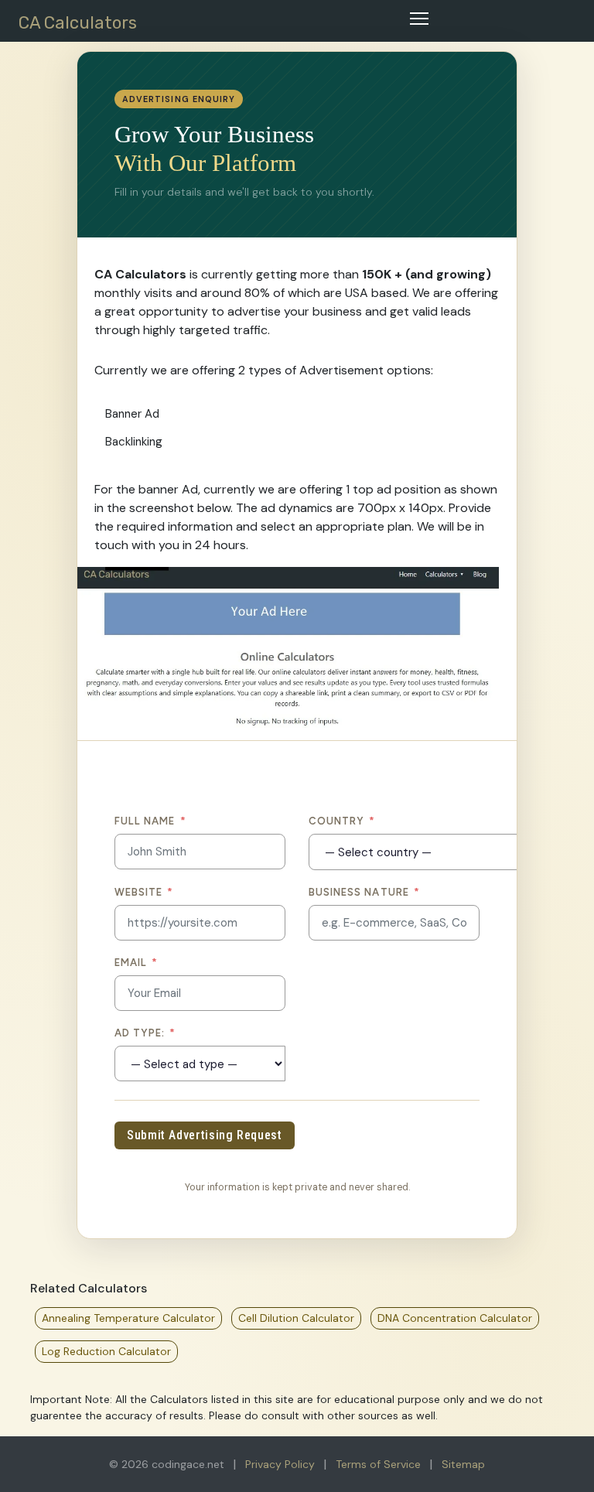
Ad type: (145, 1033)
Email (136, 962)
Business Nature (364, 892)
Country (342, 821)
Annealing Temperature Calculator (128, 1318)
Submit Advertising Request (204, 1135)
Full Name (150, 821)
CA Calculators (78, 22)
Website (143, 892)
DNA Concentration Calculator (454, 1318)
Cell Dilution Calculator (296, 1318)
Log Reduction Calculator (106, 1351)
